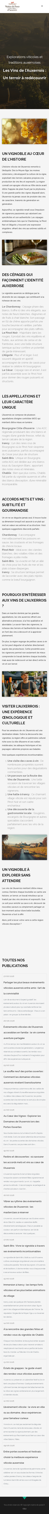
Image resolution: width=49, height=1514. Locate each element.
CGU (24, 1509)
